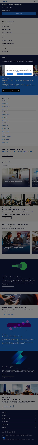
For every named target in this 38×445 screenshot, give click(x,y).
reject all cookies (20, 73)
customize (9, 73)
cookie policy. (17, 71)
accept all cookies (28, 73)
